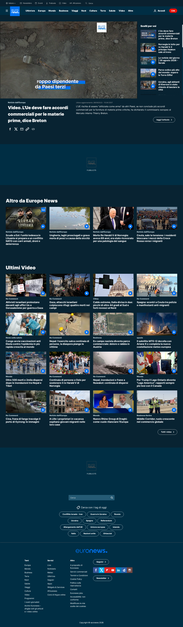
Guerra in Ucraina (98, 514)
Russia (117, 514)
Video (122, 10)
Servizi (50, 560)
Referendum (106, 520)
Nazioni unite (89, 533)
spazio (140, 337)
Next (83, 10)
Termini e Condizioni (79, 575)
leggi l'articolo (162, 120)
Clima (95, 299)
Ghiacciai (107, 533)
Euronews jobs (76, 593)
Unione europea (97, 527)
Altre (72, 560)
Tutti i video (166, 432)
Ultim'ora (30, 10)
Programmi (29, 598)
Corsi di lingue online (56, 594)
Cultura (93, 10)
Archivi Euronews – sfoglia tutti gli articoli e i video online (34, 609)
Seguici (50, 580)
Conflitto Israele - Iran (73, 514)
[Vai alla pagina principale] (15, 11)
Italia (73, 533)
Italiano (11, 3)
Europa (41, 10)
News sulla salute (14, 337)
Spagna (89, 520)
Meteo (50, 572)
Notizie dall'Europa (14, 232)
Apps (49, 583)
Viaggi (75, 10)
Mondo (52, 10)
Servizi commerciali (78, 572)
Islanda (116, 527)
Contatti (73, 589)
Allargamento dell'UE (73, 527)
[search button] (86, 3)
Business (63, 10)
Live (173, 11)
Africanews (52, 591)
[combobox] (99, 3)
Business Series (144, 415)
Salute (112, 10)
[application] (68, 59)
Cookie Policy (76, 579)
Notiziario (51, 569)
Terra (103, 10)
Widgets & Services (55, 587)
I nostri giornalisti (32, 602)
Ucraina (74, 520)
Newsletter (101, 578)
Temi (27, 560)
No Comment (12, 299)
